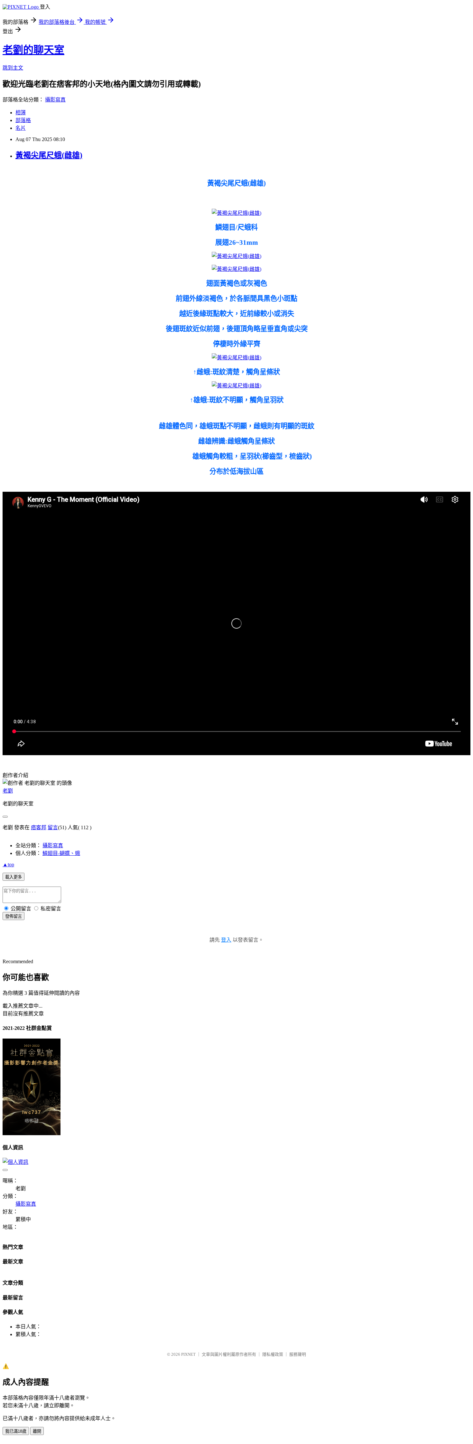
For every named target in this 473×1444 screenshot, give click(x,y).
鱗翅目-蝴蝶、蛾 (61, 853)
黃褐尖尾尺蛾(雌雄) (48, 155)
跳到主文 (13, 68)
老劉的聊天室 (33, 50)
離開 (37, 1431)
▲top (8, 864)
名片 (20, 128)
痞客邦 (38, 827)
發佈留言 (13, 916)
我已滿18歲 (15, 1431)
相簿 (20, 112)
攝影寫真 (55, 99)
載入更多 (13, 877)
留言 (53, 827)
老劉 (8, 790)
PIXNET (188, 1354)
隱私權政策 (272, 1354)
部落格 (23, 120)
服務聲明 (297, 1354)
